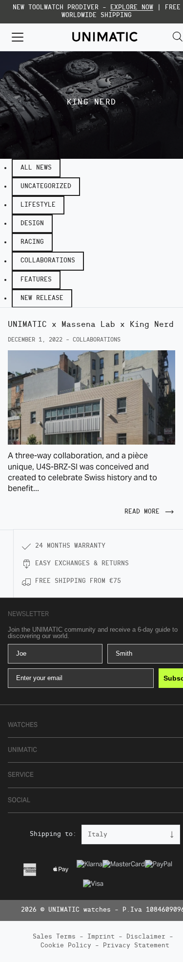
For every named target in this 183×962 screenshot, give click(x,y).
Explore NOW (131, 7)
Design (32, 223)
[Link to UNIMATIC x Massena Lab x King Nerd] (91, 398)
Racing (32, 242)
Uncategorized (45, 186)
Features (36, 280)
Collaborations (47, 260)
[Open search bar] (178, 37)
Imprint (101, 937)
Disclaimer (145, 937)
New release (41, 298)
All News (36, 168)
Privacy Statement (136, 945)
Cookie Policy (66, 945)
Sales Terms (54, 937)
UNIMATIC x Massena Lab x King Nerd (91, 325)
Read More (142, 512)
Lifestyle (38, 205)
